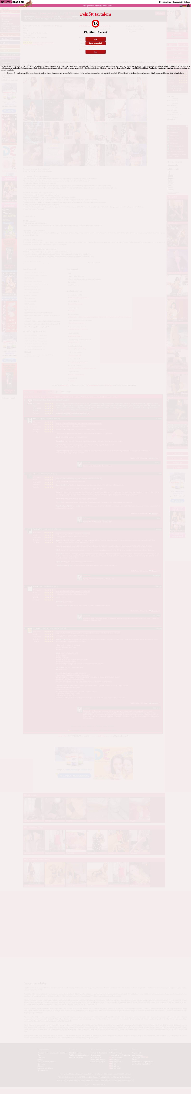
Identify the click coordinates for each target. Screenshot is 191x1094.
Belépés (187, 2)
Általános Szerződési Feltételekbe (136, 68)
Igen (95, 39)
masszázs (104, 6)
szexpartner (94, 6)
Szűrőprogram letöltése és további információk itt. (167, 73)
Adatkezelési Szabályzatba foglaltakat (161, 68)
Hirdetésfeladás (165, 2)
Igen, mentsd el (95, 43)
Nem (95, 52)
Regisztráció (177, 2)
